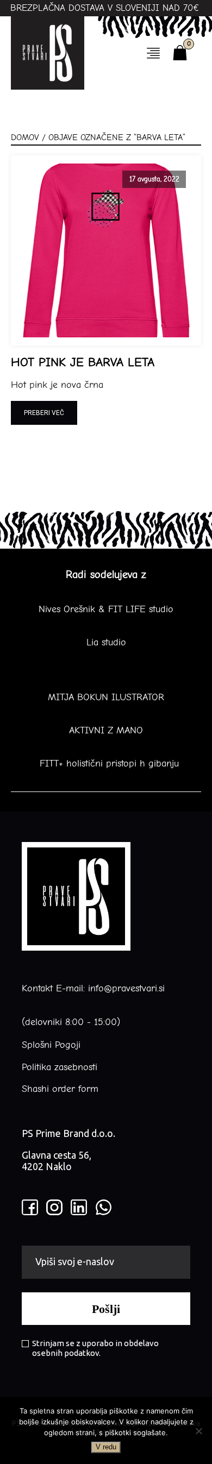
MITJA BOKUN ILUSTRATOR (106, 697)
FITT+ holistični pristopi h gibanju (106, 763)
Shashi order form (60, 1089)
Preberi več (44, 413)
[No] (198, 1430)
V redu (106, 1447)
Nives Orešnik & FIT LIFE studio (106, 609)
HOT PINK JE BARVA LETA (82, 362)
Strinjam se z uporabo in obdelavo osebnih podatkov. (95, 1348)
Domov (25, 137)
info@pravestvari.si (126, 988)
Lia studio (106, 642)
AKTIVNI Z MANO (106, 730)
